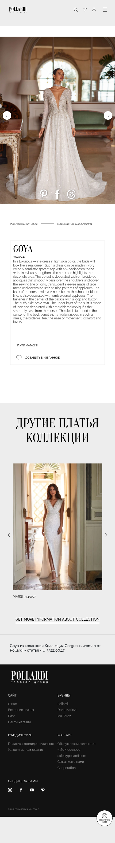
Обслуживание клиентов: (76, 744)
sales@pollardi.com (71, 756)
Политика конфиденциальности (32, 744)
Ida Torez (64, 716)
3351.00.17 (30, 596)
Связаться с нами (70, 762)
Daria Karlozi (66, 710)
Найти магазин (27, 345)
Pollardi (62, 704)
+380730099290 (68, 750)
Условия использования (26, 750)
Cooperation (66, 768)
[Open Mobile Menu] (105, 9)
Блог (11, 716)
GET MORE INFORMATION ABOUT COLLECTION (57, 619)
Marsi (18, 596)
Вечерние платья (21, 710)
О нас (12, 704)
